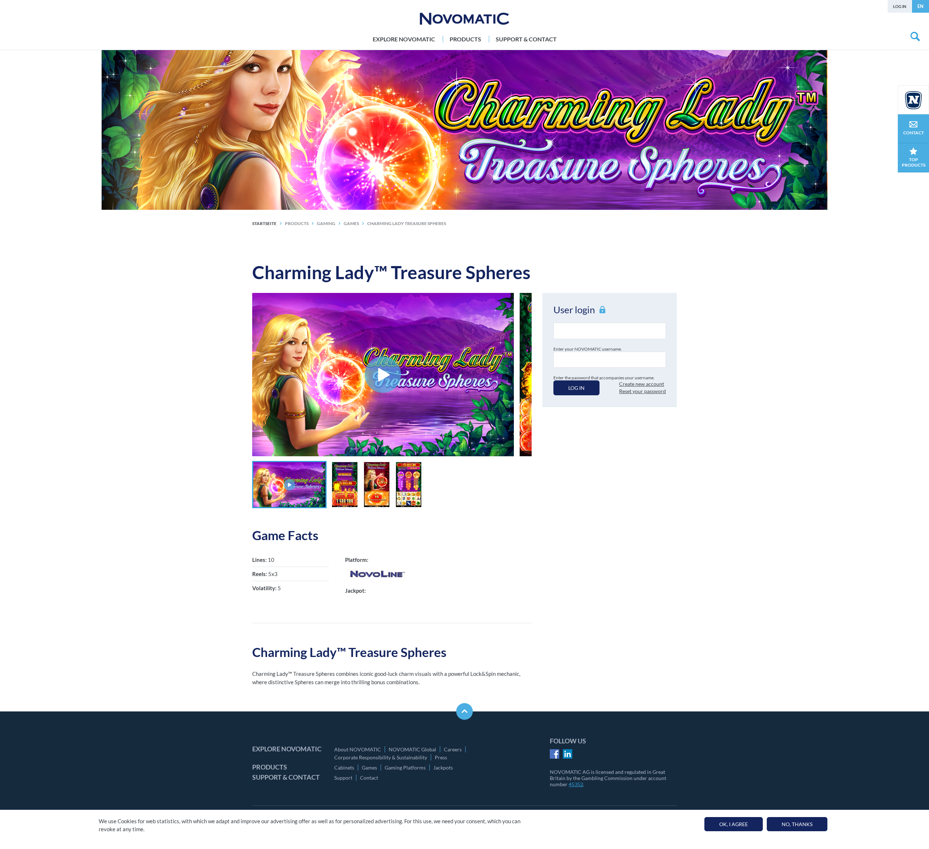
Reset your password (642, 391)
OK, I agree (733, 824)
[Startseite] (464, 19)
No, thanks (797, 824)
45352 (576, 784)
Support (343, 778)
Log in (899, 6)
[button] (289, 484)
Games (369, 767)
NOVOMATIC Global (412, 749)
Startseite (264, 223)
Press (441, 757)
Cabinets (344, 767)
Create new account (641, 384)
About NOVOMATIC (357, 749)
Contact (369, 778)
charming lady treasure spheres (406, 223)
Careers (453, 749)
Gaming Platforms (405, 767)
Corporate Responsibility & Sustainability (380, 757)
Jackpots (443, 767)
